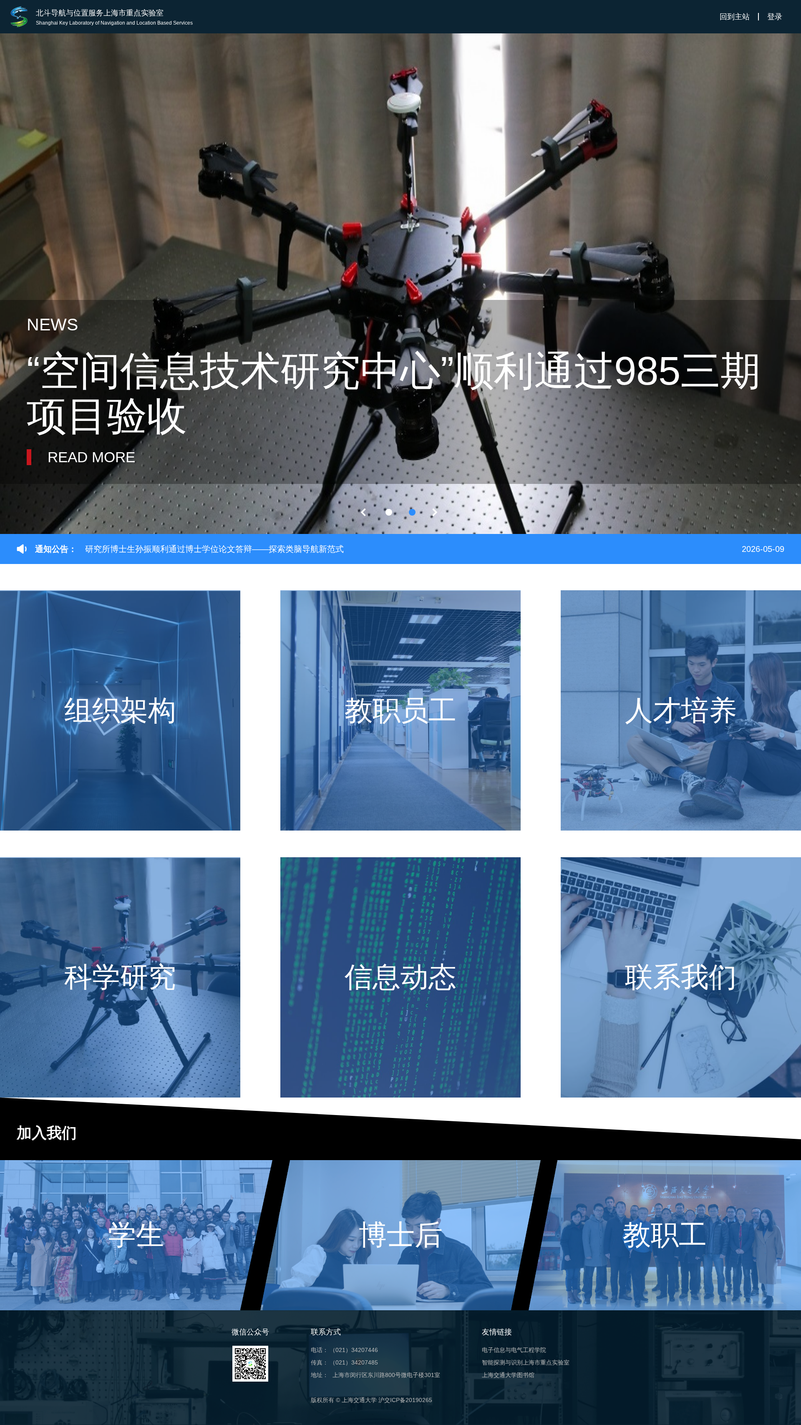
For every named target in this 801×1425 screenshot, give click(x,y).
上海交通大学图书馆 (508, 1375)
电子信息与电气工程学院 (514, 1350)
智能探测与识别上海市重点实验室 (525, 1362)
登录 (774, 17)
